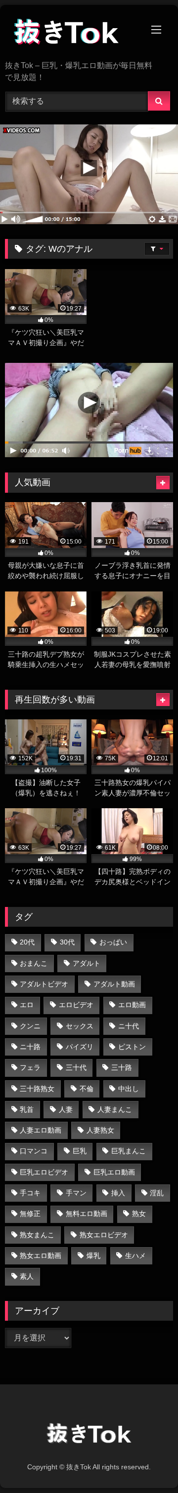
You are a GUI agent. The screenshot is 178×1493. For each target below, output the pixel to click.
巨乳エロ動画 (114, 1172)
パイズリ (79, 1047)
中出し (128, 1089)
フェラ (30, 1067)
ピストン (132, 1047)
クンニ (30, 1026)
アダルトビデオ (44, 984)
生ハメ (135, 1255)
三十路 (121, 1067)
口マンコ (33, 1151)
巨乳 (80, 1151)
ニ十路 (30, 1047)
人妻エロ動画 (40, 1130)
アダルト (86, 963)
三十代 (76, 1067)
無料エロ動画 (86, 1214)
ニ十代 (128, 1026)
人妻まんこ (114, 1109)
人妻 (66, 1109)
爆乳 (93, 1255)
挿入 (118, 1193)
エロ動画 (132, 1005)
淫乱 (157, 1193)
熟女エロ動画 (40, 1255)
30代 (67, 942)
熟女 (139, 1214)
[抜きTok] (73, 33)
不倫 (86, 1089)
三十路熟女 (37, 1089)
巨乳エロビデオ (44, 1172)
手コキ (30, 1193)
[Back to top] (147, 1463)
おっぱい (113, 942)
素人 (27, 1276)
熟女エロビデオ (104, 1235)
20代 (27, 942)
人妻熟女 (100, 1130)
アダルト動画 (114, 984)
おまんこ (33, 963)
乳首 (27, 1109)
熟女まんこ (37, 1235)
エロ (27, 1005)
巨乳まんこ (128, 1151)
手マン (76, 1193)
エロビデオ (76, 1005)
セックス (79, 1026)
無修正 (30, 1214)
